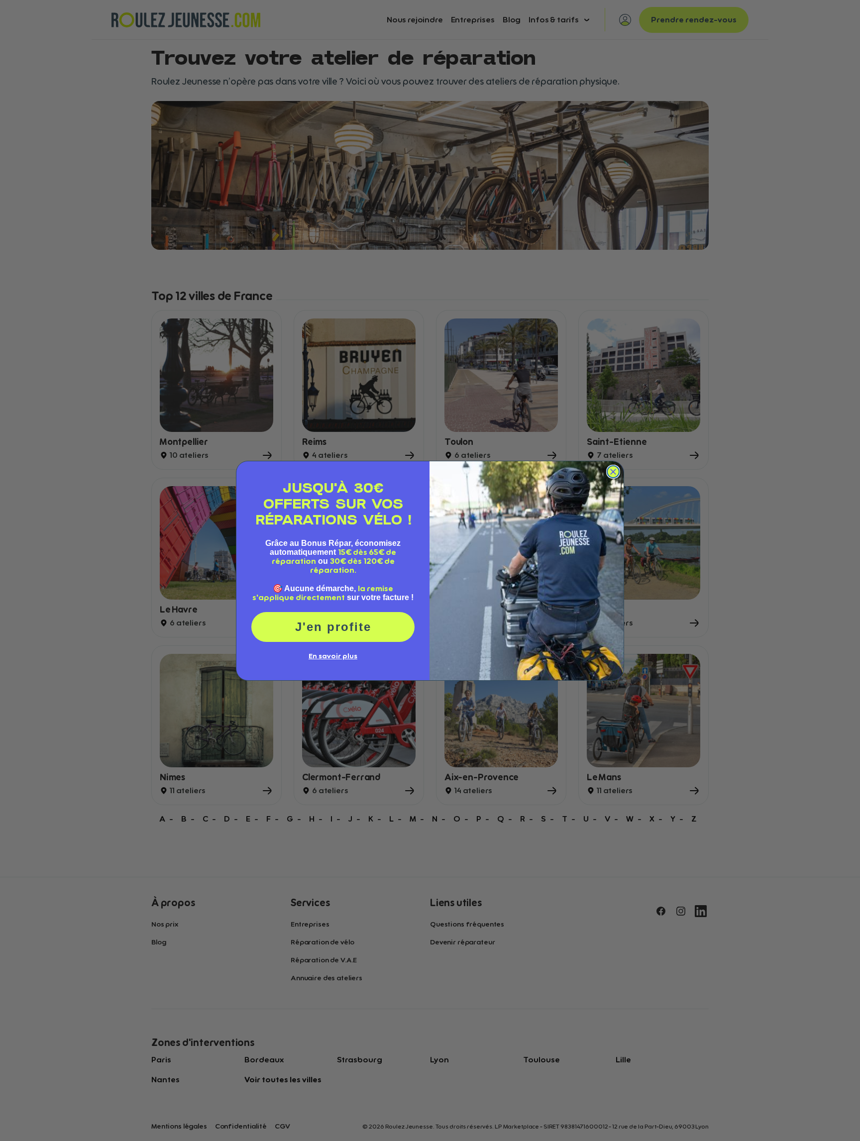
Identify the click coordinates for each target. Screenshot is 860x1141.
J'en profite (333, 626)
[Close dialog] (613, 472)
